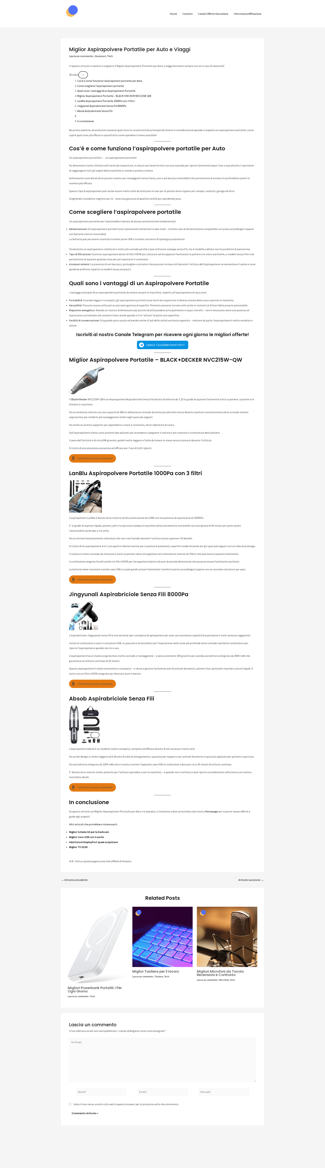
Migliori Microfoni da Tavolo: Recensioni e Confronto (220, 973)
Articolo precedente (74, 879)
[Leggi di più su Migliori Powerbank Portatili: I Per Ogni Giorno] (98, 944)
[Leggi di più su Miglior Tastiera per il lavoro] (162, 936)
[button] (162, 345)
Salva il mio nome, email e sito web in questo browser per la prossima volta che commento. (126, 1104)
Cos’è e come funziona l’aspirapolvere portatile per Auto (109, 80)
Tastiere (159, 976)
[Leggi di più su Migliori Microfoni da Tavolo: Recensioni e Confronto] (227, 936)
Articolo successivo (251, 879)
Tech (110, 56)
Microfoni (224, 979)
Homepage (211, 811)
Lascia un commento (81, 56)
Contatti (187, 13)
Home (173, 13)
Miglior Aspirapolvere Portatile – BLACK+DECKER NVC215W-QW (114, 96)
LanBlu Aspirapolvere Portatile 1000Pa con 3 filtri (106, 101)
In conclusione (85, 121)
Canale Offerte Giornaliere (213, 13)
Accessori (100, 56)
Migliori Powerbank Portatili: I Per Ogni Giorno (95, 989)
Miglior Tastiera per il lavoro (155, 971)
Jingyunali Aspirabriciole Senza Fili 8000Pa (101, 106)
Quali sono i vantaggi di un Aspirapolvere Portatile (106, 90)
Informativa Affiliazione (247, 13)
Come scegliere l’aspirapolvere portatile (100, 86)
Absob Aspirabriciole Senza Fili (95, 111)
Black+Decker (79, 399)
